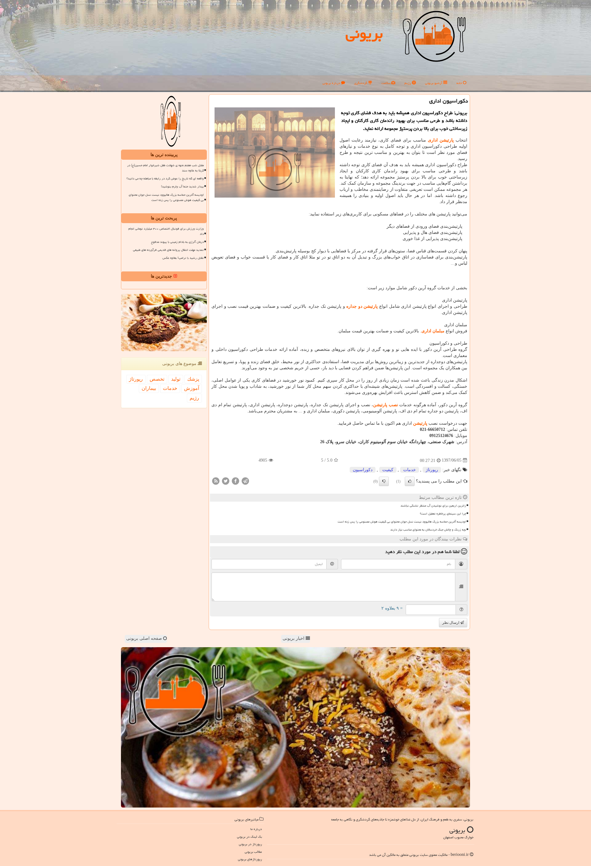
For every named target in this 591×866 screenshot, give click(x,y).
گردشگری (361, 83)
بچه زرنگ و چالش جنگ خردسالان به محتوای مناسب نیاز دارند (428, 530)
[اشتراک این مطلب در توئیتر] (225, 480)
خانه (459, 83)
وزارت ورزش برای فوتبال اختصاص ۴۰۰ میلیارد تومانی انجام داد (166, 231)
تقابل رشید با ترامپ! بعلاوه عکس (183, 258)
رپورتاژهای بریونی (250, 859)
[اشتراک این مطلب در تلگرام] (245, 480)
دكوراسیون (362, 469)
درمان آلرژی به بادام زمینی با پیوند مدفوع (177, 242)
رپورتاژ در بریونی (250, 844)
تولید (175, 379)
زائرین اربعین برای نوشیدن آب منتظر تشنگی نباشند (433, 506)
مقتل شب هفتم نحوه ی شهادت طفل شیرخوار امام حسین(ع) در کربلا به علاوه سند (165, 168)
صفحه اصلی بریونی (144, 638)
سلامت (386, 83)
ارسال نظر (451, 622)
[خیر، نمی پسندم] (384, 481)
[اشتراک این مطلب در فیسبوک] (235, 480)
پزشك (193, 379)
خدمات (409, 469)
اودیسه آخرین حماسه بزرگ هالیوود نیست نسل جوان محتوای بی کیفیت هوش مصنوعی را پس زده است (402, 522)
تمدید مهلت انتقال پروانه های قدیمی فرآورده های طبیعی (168, 250)
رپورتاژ (432, 469)
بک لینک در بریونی (249, 836)
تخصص (157, 379)
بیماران (149, 388)
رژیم (408, 83)
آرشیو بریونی (434, 83)
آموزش (191, 388)
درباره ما (256, 829)
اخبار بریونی (294, 638)
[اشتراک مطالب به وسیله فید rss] (215, 480)
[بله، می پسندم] (410, 481)
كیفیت (387, 469)
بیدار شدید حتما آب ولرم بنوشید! (182, 186)
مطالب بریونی (253, 851)
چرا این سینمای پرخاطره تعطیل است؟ (443, 514)
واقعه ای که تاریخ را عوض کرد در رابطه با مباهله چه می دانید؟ (165, 178)
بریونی (364, 33)
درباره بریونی (332, 83)
